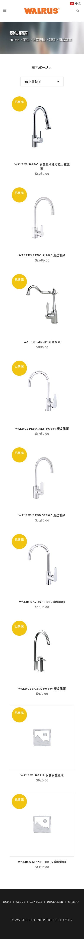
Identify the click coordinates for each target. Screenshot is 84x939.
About (20, 901)
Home (7, 901)
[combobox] (42, 81)
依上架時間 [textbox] (33, 81)
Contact (36, 901)
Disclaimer (55, 901)
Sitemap (73, 901)
